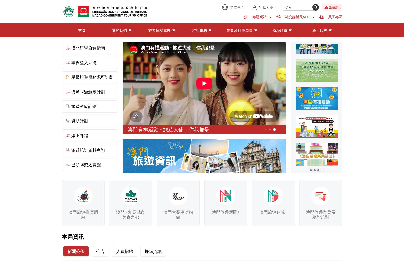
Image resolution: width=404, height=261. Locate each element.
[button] (311, 170)
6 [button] (274, 129)
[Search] (315, 7)
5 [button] (270, 129)
